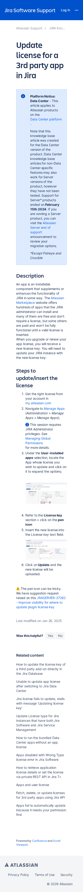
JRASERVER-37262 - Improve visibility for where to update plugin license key (41, 602)
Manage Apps (54, 408)
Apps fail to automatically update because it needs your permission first (41, 810)
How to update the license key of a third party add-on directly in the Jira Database (40, 668)
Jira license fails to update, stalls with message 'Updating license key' (40, 703)
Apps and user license (32, 785)
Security (66, 875)
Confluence (39, 840)
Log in (65, 10)
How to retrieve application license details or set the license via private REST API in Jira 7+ (39, 772)
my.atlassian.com (38, 403)
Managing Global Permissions (37, 440)
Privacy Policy (18, 875)
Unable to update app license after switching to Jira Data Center (38, 686)
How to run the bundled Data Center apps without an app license (37, 742)
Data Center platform (46, 119)
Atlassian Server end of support (43, 227)
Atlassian (21, 865)
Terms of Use (44, 875)
